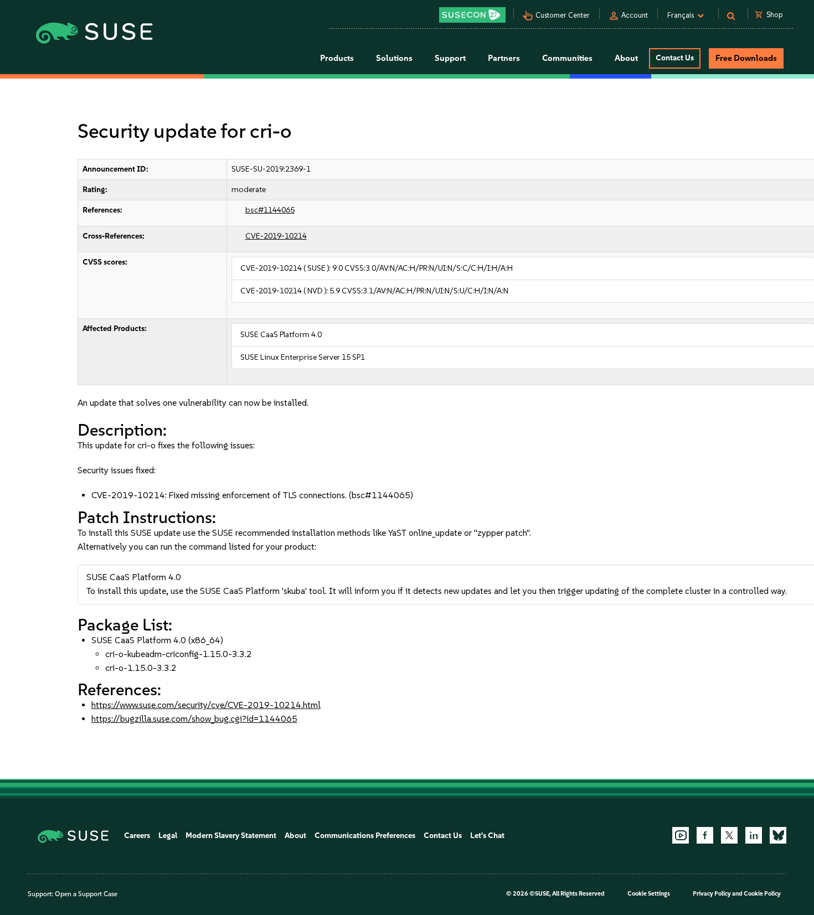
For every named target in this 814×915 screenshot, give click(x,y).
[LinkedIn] (753, 835)
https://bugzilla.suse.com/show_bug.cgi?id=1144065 (194, 719)
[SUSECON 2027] (472, 15)
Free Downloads (746, 58)
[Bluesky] (778, 835)
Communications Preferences (365, 835)
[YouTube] (680, 835)
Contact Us (675, 58)
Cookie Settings (648, 893)
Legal (167, 835)
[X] (729, 835)
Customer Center (562, 15)
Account (634, 15)
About (295, 835)
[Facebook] (705, 835)
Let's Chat (487, 835)
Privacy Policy (712, 893)
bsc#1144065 (270, 210)
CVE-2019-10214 (276, 236)
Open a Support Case (86, 894)
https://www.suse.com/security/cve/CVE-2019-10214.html (206, 705)
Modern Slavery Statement (231, 835)
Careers (137, 835)
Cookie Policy (762, 893)
